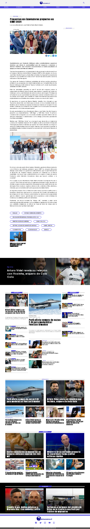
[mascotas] (65, 306)
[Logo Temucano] (45, 4)
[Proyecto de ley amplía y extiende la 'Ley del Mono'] (65, 324)
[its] (8, 328)
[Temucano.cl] (6, 3)
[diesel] (8, 361)
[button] (15, 213)
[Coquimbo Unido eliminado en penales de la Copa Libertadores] (65, 334)
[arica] (8, 353)
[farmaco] (8, 337)
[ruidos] (8, 369)
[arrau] (65, 315)
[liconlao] (65, 296)
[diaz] (8, 345)
